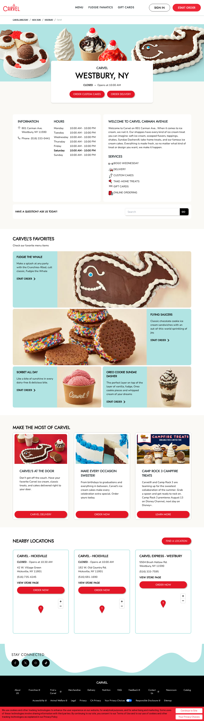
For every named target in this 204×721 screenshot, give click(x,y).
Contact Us (152, 691)
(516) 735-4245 (26, 577)
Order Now (102, 514)
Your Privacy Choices (115, 700)
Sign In (159, 8)
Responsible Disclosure (147, 700)
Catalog (187, 690)
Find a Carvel (53, 691)
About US (17, 691)
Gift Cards (126, 7)
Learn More (163, 514)
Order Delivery (121, 94)
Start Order (187, 8)
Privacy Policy (50, 717)
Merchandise (74, 690)
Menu (79, 7)
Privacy (83, 700)
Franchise (33, 690)
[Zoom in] (60, 601)
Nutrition (106, 690)
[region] (41, 613)
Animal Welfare (57, 700)
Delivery (91, 690)
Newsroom (171, 690)
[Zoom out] (60, 606)
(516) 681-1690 (88, 577)
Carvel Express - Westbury (160, 556)
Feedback (133, 690)
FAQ (119, 690)
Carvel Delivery (40, 514)
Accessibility (38, 700)
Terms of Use (124, 713)
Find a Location (176, 541)
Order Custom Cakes (87, 94)
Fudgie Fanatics (100, 7)
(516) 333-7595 (149, 571)
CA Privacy (95, 700)
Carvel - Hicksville (32, 556)
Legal (73, 700)
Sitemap (168, 700)
